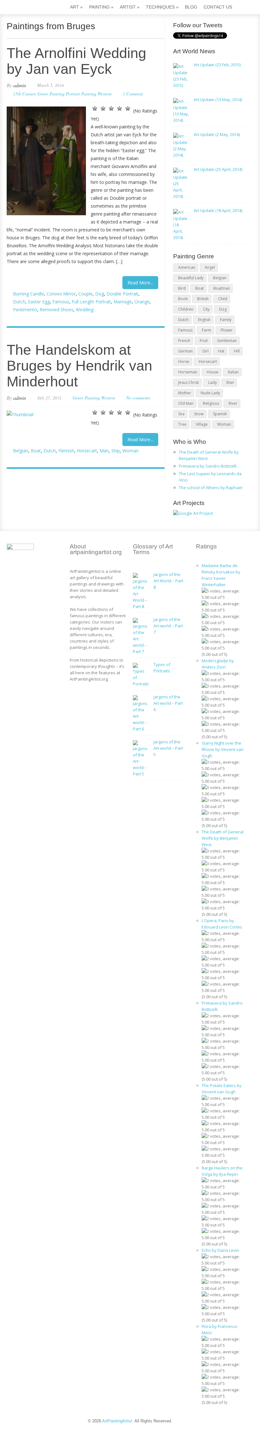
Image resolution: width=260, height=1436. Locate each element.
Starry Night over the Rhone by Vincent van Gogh (223, 749)
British (203, 298)
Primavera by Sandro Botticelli (208, 466)
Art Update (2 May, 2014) (217, 134)
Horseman (187, 372)
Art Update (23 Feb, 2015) (217, 65)
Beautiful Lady (191, 278)
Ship (115, 451)
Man (104, 451)
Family (225, 319)
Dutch (19, 302)
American (186, 267)
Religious (211, 403)
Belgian (20, 451)
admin (19, 85)
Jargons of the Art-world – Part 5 (168, 748)
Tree (182, 424)
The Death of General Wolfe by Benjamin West (223, 838)
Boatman (221, 288)
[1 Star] (95, 108)
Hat (221, 351)
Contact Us (218, 7)
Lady (212, 382)
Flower (227, 330)
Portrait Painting (81, 94)
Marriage (123, 302)
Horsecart (87, 451)
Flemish (66, 451)
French (184, 340)
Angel (210, 267)
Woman (130, 451)
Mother (184, 393)
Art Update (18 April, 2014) (218, 210)
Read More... (140, 283)
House (212, 372)
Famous (60, 302)
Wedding (85, 310)
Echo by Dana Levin (220, 1250)
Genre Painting (51, 94)
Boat (36, 451)
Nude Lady (210, 393)
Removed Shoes (56, 310)
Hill (237, 351)
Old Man (185, 403)
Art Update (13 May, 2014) (218, 99)
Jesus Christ (188, 382)
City (206, 309)
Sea (181, 414)
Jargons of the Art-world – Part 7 (168, 626)
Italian (233, 372)
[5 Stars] (128, 108)
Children (185, 309)
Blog (191, 7)
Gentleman (227, 340)
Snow (199, 414)
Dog (99, 294)
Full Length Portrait (91, 302)
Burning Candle (28, 294)
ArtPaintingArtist (31, 8)
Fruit (204, 340)
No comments (138, 398)
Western (105, 94)
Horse (183, 361)
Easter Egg (39, 302)
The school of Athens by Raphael (210, 487)
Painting (101, 7)
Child (222, 298)
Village (202, 424)
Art (76, 7)
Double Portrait (122, 294)
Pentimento (25, 310)
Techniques (162, 7)
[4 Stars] (119, 108)
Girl (205, 351)
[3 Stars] (111, 108)
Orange (142, 302)
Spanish (220, 414)
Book (183, 298)
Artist (130, 7)
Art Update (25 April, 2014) (218, 169)
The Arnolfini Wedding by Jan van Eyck (76, 61)
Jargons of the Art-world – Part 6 (168, 703)
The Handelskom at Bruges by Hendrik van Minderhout (79, 366)
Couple (85, 294)
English (204, 319)
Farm (206, 330)
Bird (182, 288)
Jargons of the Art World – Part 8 (168, 581)
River (233, 403)
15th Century (24, 94)
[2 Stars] (103, 108)
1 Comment (133, 94)
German (185, 351)
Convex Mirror (61, 294)
